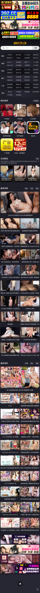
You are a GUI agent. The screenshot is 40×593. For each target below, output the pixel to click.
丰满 (26, 363)
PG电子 (10, 55)
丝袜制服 (18, 65)
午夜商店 (18, 92)
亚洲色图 (18, 77)
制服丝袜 (9, 73)
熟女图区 (27, 80)
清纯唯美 (18, 80)
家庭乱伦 (18, 84)
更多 (37, 188)
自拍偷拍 (18, 62)
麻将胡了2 (10, 58)
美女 (26, 188)
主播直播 (27, 65)
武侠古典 (35, 84)
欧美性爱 (35, 69)
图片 (2, 78)
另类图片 (35, 80)
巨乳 (32, 188)
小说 (2, 86)
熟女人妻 (9, 65)
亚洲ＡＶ (9, 62)
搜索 (35, 48)
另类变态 (35, 73)
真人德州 (18, 55)
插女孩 (10, 92)
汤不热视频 (35, 92)
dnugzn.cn (20, 43)
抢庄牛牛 (35, 58)
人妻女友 (27, 84)
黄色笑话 (27, 87)
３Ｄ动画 (35, 62)
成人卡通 (27, 69)
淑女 (32, 363)
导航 (2, 93)
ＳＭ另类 (35, 65)
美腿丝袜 (9, 80)
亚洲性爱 (9, 69)
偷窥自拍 (9, 77)
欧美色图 (27, 77)
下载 (37, 159)
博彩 (2, 56)
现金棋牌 (27, 58)
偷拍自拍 (18, 69)
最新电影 (4, 363)
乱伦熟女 (27, 73)
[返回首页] (37, 589)
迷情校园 (9, 87)
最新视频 (4, 188)
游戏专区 (35, 55)
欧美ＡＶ (27, 62)
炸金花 (18, 58)
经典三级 (18, 73)
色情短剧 (18, 95)
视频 (2, 63)
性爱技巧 (35, 87)
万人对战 (27, 55)
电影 (2, 71)
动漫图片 (35, 77)
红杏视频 (9, 95)
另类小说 (18, 87)
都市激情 (9, 84)
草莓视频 (27, 92)
